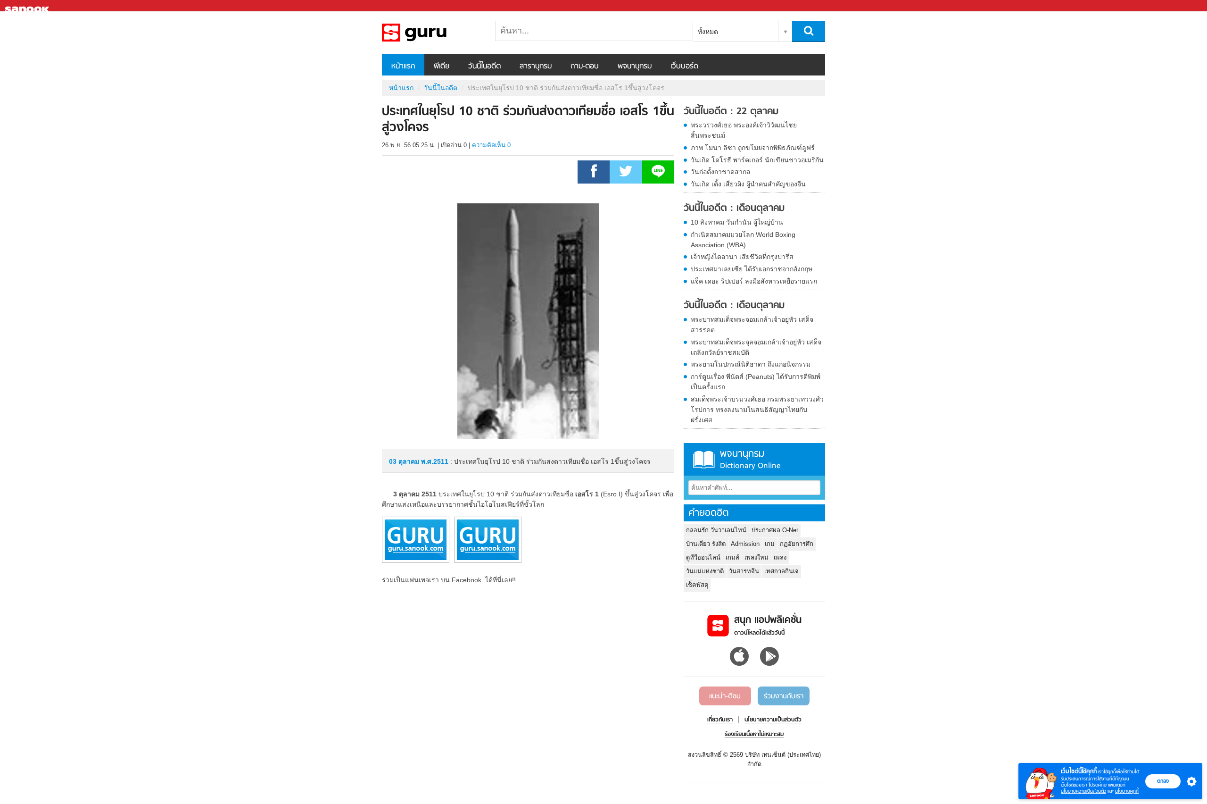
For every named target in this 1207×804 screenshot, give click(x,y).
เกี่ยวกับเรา (720, 720)
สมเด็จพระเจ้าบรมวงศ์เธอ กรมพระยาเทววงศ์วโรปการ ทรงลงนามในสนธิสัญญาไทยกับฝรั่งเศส (757, 409)
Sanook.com (28, 6)
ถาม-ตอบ (584, 66)
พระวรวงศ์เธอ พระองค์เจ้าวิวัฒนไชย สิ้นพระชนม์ (744, 130)
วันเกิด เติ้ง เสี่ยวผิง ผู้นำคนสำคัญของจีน (748, 184)
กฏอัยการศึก (796, 543)
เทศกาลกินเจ (781, 571)
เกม (770, 543)
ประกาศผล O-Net (775, 530)
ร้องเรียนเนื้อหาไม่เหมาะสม (754, 734)
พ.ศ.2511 (434, 461)
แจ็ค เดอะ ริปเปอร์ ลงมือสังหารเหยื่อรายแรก (754, 281)
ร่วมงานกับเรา (783, 696)
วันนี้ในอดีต (484, 66)
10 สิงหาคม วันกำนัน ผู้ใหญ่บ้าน (737, 222)
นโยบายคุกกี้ (1127, 791)
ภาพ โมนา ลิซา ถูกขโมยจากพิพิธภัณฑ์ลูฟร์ (753, 147)
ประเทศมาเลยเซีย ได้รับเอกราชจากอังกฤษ (751, 269)
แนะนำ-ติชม (725, 696)
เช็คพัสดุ (697, 584)
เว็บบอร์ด (684, 66)
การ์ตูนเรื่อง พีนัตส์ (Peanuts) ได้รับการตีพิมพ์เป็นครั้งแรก (755, 382)
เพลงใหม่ (756, 557)
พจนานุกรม (635, 66)
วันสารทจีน (744, 571)
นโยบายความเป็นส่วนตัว (1083, 791)
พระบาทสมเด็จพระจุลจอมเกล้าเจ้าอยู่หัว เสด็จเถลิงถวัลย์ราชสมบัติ (756, 347)
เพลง (780, 557)
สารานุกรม (536, 66)
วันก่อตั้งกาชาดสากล (721, 172)
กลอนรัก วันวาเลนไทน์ (716, 530)
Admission (745, 543)
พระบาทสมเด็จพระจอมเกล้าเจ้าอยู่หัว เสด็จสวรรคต (752, 325)
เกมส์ (732, 557)
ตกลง (1163, 781)
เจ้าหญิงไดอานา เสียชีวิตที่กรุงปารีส (742, 256)
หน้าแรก (403, 66)
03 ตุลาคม (405, 461)
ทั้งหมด (708, 31)
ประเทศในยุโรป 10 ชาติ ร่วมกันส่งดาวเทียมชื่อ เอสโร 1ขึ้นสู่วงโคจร (431, 32)
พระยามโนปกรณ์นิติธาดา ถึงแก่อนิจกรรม (750, 364)
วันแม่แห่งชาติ (705, 571)
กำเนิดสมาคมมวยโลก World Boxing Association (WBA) (743, 240)
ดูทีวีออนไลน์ (703, 557)
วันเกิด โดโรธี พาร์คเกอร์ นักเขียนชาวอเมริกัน (757, 160)
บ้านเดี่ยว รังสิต (706, 543)
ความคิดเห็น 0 (491, 145)
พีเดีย (441, 66)
